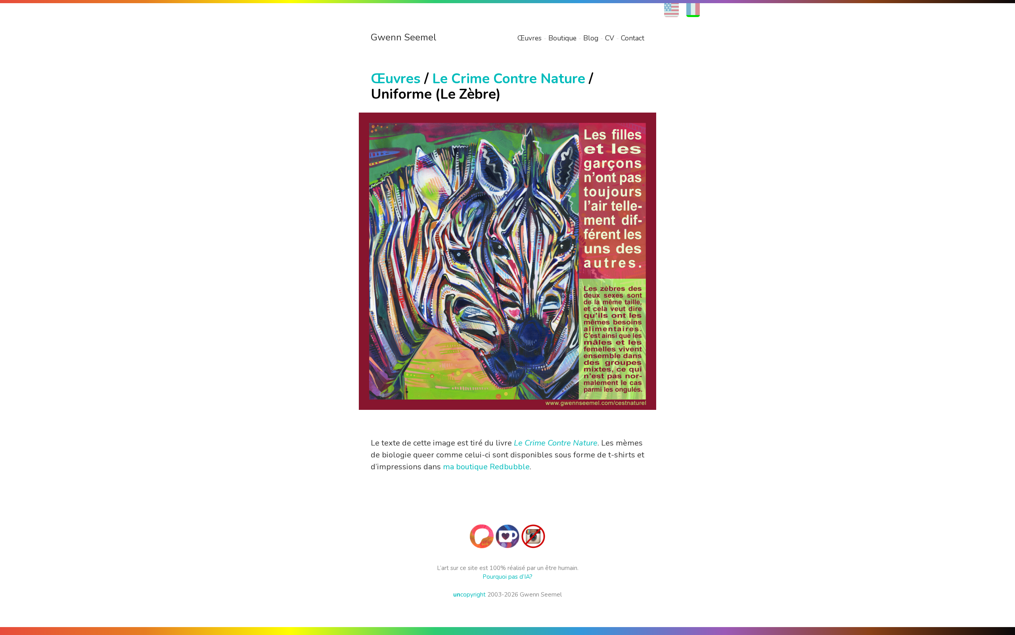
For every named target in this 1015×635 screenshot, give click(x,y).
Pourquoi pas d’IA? (507, 577)
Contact (632, 38)
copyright (469, 595)
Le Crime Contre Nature (508, 78)
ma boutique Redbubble (486, 466)
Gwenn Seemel (404, 37)
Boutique (562, 38)
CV (609, 38)
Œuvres (529, 38)
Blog (590, 38)
